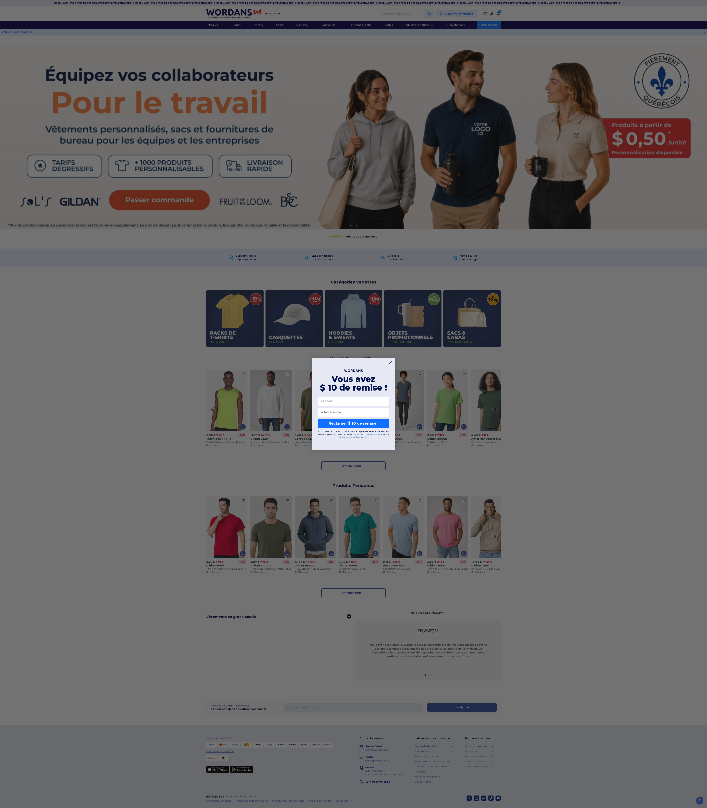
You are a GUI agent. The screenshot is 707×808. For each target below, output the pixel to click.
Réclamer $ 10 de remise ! (353, 423)
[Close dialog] (390, 362)
